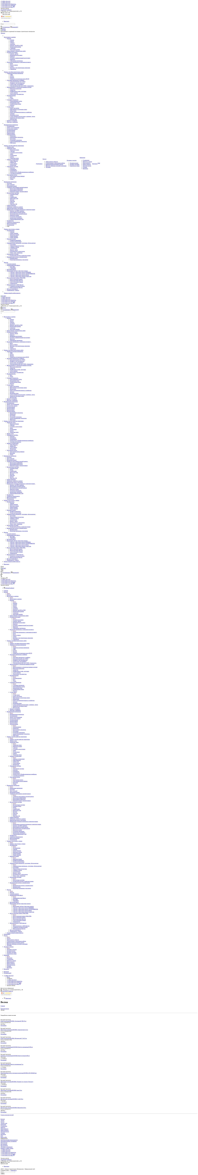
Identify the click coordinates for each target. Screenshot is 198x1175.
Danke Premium (14, 504)
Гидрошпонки (10, 403)
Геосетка (12, 436)
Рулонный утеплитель (16, 417)
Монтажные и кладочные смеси (18, 387)
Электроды (13, 348)
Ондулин (9, 457)
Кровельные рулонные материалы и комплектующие (21, 483)
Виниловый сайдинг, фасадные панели (17, 540)
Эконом (12, 503)
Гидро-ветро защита (12, 405)
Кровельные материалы (10, 456)
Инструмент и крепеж (9, 316)
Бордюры (12, 453)
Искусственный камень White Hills (16, 547)
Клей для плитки (14, 386)
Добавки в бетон (14, 518)
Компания (9, 958)
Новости (3, 1127)
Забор (11, 428)
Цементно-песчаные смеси (17, 396)
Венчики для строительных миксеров (20, 346)
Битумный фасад (11, 539)
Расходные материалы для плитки (19, 531)
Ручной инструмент (12, 332)
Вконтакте (6, 21)
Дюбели (12, 322)
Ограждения (13, 429)
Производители (5, 1131)
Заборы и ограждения (13, 443)
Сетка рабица (13, 447)
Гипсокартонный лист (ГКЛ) (17, 360)
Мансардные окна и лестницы (15, 482)
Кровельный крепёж (15, 326)
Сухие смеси (10, 385)
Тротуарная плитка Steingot (17, 451)
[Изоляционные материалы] (20, 123)
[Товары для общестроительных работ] (20, 70)
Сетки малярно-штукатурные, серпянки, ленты (22, 394)
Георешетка (13, 437)
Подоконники (11, 501)
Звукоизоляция (11, 408)
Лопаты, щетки (14, 333)
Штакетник (13, 449)
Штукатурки (13, 397)
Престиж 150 (13, 478)
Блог (2, 1135)
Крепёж (9, 318)
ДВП (11, 353)
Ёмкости (12, 334)
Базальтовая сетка (14, 380)
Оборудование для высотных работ (16, 330)
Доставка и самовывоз (6, 1147)
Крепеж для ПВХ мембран (17, 485)
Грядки (12, 430)
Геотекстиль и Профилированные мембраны (21, 440)
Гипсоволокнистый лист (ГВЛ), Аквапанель (21, 364)
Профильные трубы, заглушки (18, 369)
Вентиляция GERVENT (16, 462)
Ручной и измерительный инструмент (20, 337)
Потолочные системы (13, 525)
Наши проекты (5, 1130)
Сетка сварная (13, 371)
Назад (8, 593)
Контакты (3, 1134)
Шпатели (12, 339)
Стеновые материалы (13, 378)
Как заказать (4, 1144)
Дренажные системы (12, 435)
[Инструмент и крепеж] (20, 35)
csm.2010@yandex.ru (6, 9)
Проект (12, 476)
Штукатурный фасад (12, 558)
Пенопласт (13, 414)
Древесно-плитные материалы (15, 351)
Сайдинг (12, 425)
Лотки (11, 454)
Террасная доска (11, 422)
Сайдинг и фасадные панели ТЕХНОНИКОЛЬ (22, 543)
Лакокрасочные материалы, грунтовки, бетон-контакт (21, 514)
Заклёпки (12, 323)
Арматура (12, 368)
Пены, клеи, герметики (16, 524)
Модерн (12, 474)
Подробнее (3, 1025)
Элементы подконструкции (17, 556)
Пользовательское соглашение (9, 1141)
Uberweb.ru (14, 1170)
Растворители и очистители (17, 522)
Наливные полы (14, 393)
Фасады (6, 532)
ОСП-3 (12, 354)
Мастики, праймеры (12, 400)
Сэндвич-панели (11, 533)
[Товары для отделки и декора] (20, 227)
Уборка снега (10, 433)
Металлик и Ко (14, 472)
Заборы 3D (13, 446)
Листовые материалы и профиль (16, 358)
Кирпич (12, 383)
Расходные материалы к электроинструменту (19, 341)
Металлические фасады (16, 557)
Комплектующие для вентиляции (19, 465)
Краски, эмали (14, 521)
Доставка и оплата (12, 949)
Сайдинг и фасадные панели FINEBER (20, 542)
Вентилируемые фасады (16, 550)
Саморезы (12, 328)
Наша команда (4, 1128)
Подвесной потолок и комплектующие (20, 526)
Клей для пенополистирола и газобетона (20, 390)
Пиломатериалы (11, 373)
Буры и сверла (13, 344)
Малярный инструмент (16, 336)
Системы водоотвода (15, 442)
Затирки (12, 392)
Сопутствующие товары (16, 551)
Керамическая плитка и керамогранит (17, 528)
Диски (11, 347)
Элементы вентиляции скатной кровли (17, 461)
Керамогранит (13, 529)
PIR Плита (12, 419)
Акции (2, 1120)
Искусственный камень (16, 549)
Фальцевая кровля (11, 460)
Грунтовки (13, 515)
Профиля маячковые (15, 511)
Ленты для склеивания (13, 404)
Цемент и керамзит (12, 398)
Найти (2, 1173)
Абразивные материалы (16, 340)
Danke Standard (14, 508)
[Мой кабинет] (1, 574)
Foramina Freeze (14, 468)
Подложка (12, 415)
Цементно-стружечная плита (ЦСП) (19, 357)
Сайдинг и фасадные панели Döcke (19, 545)
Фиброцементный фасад (13, 535)
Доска (11, 376)
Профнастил (10, 494)
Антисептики (13, 519)
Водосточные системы (13, 467)
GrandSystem (13, 471)
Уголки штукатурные (15, 513)
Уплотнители (10, 499)
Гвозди (12, 321)
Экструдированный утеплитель (18, 418)
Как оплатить (4, 1145)
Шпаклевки (13, 389)
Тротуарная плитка (12, 450)
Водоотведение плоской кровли (18, 488)
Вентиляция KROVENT (16, 464)
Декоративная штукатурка (17, 517)
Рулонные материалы (15, 490)
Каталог (9, 594)
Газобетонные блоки (15, 382)
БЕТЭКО (12, 536)
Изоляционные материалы (11, 401)
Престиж (12, 475)
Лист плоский (10, 458)
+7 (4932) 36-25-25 (5, 1)
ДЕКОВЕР (13, 538)
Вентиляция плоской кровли (17, 486)
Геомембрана (13, 439)
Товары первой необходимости (12, 561)
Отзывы (3, 1133)
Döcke (11, 469)
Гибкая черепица (11, 479)
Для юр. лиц (4, 1123)
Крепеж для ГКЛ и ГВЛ (16, 325)
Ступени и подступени (16, 426)
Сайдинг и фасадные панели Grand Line (20, 546)
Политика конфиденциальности (9, 1140)
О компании (4, 1126)
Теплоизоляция (11, 411)
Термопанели (13, 553)
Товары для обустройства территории (14, 421)
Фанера (12, 355)
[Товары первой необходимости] (20, 291)
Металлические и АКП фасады (15, 554)
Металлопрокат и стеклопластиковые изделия (19, 365)
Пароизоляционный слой (16, 493)
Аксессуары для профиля (16, 362)
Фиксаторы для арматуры (16, 372)
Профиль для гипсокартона (17, 361)
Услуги (9, 938)
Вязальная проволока (15, 366)
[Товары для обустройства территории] (20, 144)
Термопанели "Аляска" (13, 560)
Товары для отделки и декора (11, 500)
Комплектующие (14, 424)
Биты (11, 343)
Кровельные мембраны (16, 492)
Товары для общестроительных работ (13, 350)
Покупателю (4, 1142)
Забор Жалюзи (14, 444)
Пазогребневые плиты (16, 379)
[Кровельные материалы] (20, 180)
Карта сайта (4, 1137)
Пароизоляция (10, 410)
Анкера (12, 319)
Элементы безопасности (13, 496)
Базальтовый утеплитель (16, 412)
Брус (11, 375)
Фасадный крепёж (15, 329)
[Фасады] (20, 261)
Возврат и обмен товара (7, 1148)
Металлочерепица (11, 497)
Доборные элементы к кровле (15, 481)
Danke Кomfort (14, 507)
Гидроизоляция (11, 407)
